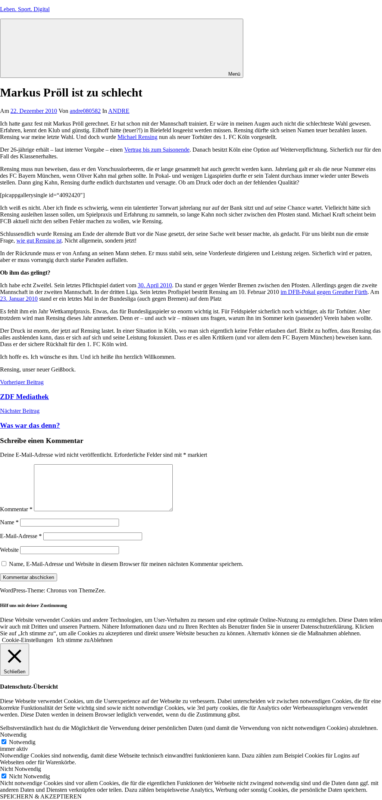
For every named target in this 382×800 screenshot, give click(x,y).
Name (9, 522)
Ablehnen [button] (101, 640)
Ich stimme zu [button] (73, 640)
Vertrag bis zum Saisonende (157, 149)
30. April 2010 (155, 285)
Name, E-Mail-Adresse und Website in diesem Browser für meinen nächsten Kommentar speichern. (126, 564)
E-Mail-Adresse (21, 536)
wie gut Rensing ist (39, 240)
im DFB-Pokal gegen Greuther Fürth (324, 292)
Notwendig (22, 742)
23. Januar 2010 (19, 298)
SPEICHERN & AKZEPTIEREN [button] (41, 796)
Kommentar (16, 509)
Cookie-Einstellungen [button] (27, 640)
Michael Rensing (137, 137)
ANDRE (118, 111)
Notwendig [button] (13, 734)
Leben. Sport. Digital (25, 9)
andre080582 (85, 111)
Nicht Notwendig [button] (20, 769)
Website (9, 550)
